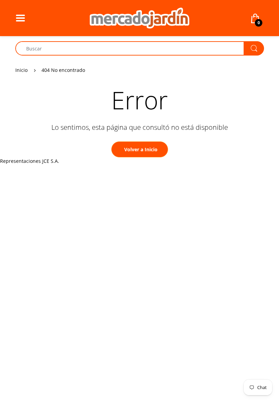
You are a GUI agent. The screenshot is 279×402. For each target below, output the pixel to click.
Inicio (21, 70)
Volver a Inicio (141, 149)
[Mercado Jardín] (139, 17)
